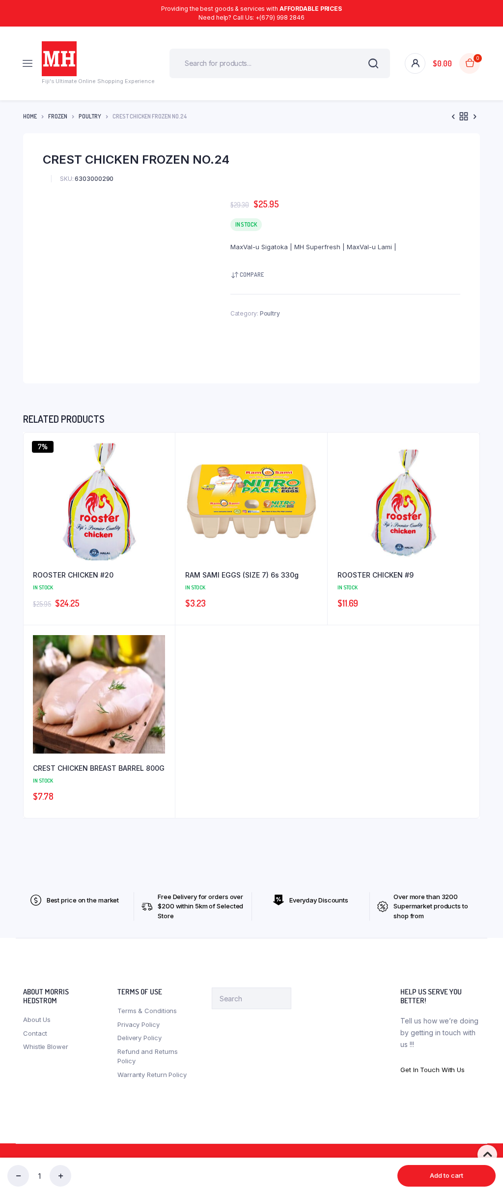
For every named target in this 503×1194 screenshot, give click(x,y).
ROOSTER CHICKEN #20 (73, 575)
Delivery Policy (139, 1038)
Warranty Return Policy (152, 1074)
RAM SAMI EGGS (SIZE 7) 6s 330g (242, 575)
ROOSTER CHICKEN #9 (375, 575)
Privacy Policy (138, 1024)
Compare (252, 274)
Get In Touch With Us (432, 1070)
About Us (37, 1019)
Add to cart (446, 1175)
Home (30, 116)
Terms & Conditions (147, 1011)
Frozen (57, 116)
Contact (35, 1033)
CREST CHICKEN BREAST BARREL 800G (99, 768)
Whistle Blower (45, 1046)
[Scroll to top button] (487, 1155)
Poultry (90, 116)
